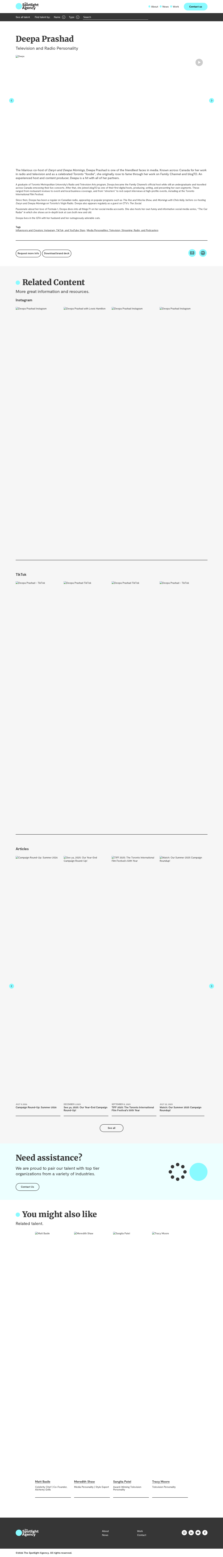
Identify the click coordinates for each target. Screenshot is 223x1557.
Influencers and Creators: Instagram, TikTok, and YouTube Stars (50, 230)
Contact (141, 1534)
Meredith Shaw (84, 1481)
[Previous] (11, 100)
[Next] (211, 100)
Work (176, 6)
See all (111, 1127)
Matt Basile (42, 1481)
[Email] (192, 255)
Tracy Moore (161, 1481)
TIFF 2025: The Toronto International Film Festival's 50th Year (133, 1109)
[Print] (202, 255)
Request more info (28, 253)
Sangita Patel (122, 1481)
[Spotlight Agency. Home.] (27, 1535)
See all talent (23, 17)
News (165, 6)
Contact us (195, 6)
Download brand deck (56, 253)
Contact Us (27, 1186)
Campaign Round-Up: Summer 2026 (36, 1107)
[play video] (20, 56)
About (154, 6)
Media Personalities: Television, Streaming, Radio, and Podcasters (122, 230)
